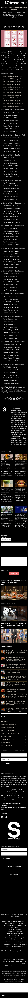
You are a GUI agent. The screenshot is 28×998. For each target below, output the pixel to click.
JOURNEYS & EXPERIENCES (10, 733)
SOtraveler (17, 23)
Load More (14, 573)
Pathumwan (4, 468)
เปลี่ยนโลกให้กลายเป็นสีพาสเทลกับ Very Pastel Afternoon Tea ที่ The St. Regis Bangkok (16, 684)
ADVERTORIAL (5, 742)
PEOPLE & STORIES (7, 736)
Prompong (4, 494)
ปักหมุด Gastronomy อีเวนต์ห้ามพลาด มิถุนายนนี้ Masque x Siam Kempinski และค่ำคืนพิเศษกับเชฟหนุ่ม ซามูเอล (6, 463)
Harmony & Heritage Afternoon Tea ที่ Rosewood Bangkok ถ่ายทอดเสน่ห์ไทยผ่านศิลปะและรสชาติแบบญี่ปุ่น (16, 666)
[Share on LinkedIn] (19, 27)
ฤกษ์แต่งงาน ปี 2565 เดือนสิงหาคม (12, 95)
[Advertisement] (14, 896)
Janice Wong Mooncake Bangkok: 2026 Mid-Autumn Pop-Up (15, 690)
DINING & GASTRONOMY (8, 724)
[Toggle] (26, 721)
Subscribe (7, 763)
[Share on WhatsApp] (5, 27)
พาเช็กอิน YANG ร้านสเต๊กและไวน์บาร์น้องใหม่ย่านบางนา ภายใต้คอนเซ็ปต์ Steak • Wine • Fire (16, 696)
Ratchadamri (18, 468)
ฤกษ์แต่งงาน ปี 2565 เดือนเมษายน (12, 84)
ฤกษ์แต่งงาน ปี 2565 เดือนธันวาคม (12, 106)
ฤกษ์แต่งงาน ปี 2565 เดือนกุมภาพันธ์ (13, 79)
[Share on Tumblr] (22, 27)
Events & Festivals (8, 468)
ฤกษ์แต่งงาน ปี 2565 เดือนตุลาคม (12, 100)
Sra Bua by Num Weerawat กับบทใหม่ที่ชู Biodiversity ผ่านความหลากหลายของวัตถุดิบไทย (16, 652)
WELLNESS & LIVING (7, 730)
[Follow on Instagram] (5, 817)
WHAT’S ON (14, 21)
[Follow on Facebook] (2, 817)
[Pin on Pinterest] (17, 27)
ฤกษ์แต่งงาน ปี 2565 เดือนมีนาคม (12, 81)
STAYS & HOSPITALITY (8, 727)
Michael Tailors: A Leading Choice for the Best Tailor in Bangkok (16, 671)
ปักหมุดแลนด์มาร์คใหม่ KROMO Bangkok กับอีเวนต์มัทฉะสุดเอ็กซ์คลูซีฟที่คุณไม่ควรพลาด (7, 490)
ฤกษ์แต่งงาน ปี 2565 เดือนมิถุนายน (12, 89)
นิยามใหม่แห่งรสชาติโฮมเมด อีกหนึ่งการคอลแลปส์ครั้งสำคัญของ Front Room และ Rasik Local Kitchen (21, 463)
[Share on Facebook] (8, 27)
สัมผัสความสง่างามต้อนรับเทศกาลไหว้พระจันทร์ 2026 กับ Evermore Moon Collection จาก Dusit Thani (16, 710)
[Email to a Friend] (14, 27)
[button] (2, 3)
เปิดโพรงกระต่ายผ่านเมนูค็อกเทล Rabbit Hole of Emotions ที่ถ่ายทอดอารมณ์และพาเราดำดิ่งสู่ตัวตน (15, 659)
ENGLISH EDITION (6, 745)
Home (2, 7)
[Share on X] (11, 27)
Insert (4, 995)
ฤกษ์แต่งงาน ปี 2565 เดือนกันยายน (12, 98)
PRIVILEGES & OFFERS (8, 739)
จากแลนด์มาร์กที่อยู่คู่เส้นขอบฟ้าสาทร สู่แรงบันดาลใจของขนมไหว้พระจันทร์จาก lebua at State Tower (16, 678)
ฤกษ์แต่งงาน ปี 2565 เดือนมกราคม (12, 76)
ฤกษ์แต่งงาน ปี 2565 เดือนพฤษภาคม (13, 87)
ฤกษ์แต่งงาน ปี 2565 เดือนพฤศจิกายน (13, 103)
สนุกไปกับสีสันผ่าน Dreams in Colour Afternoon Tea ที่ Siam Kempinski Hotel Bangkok (16, 703)
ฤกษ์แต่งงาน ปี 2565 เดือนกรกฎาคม (12, 92)
